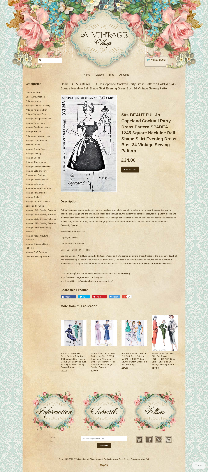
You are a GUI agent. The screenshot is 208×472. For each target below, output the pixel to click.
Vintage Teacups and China (39, 118)
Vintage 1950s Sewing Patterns (41, 214)
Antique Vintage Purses (37, 114)
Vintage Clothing (33, 153)
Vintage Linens (33, 158)
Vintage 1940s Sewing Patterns (41, 210)
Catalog (99, 74)
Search (53, 437)
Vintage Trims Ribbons (36, 140)
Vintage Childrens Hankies (38, 166)
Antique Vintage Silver (36, 110)
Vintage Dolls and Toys (37, 171)
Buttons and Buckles (35, 175)
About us (124, 74)
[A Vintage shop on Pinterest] (159, 443)
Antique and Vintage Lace (38, 136)
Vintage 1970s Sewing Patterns (41, 223)
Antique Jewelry (33, 101)
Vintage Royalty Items (36, 193)
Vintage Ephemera (35, 184)
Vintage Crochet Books (37, 179)
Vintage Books (32, 197)
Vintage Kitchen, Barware (38, 201)
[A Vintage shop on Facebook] (149, 443)
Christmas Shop (33, 92)
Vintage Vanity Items (35, 123)
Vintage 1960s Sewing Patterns (41, 219)
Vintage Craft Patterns (36, 252)
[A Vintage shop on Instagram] (168, 443)
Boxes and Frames (35, 206)
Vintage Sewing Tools (36, 149)
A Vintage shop (80, 459)
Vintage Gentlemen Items (38, 127)
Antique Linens (33, 144)
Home (87, 74)
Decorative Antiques (35, 97)
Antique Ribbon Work (36, 162)
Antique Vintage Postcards (38, 188)
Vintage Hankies (33, 131)
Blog (111, 74)
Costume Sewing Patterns (38, 256)
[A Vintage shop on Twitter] (139, 443)
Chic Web (145, 459)
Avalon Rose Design (121, 459)
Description (69, 201)
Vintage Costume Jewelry (38, 105)
